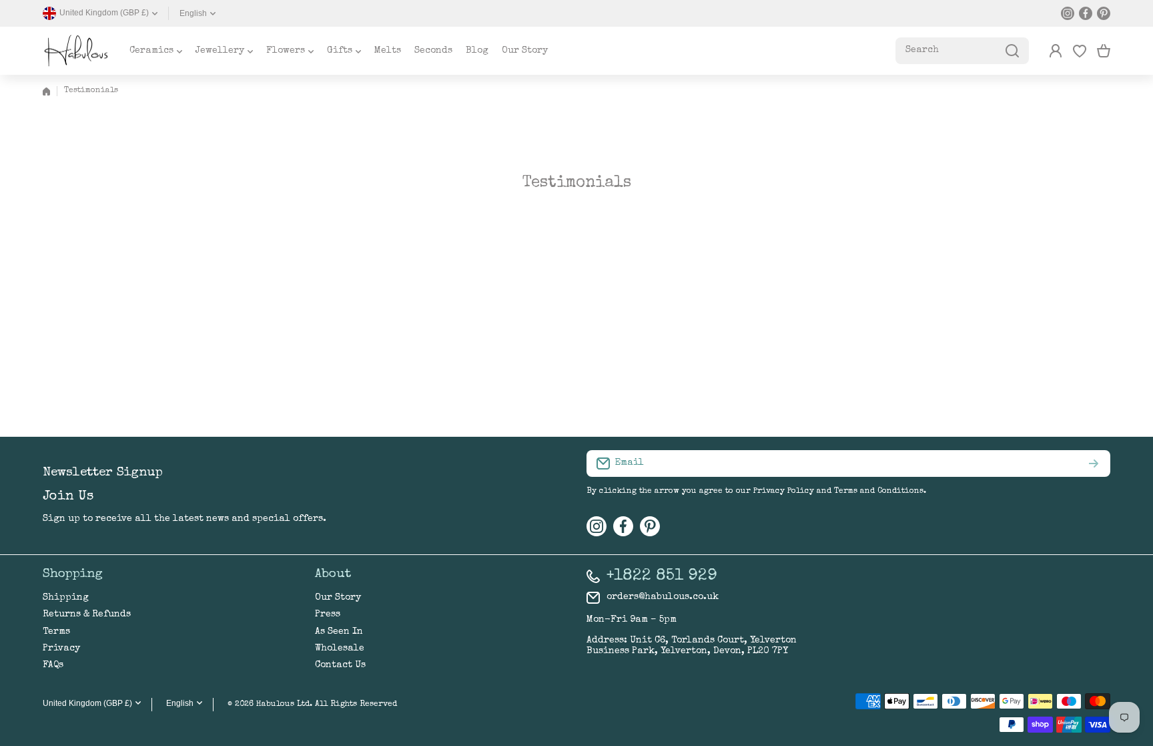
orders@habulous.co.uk (663, 597)
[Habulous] (76, 50)
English (193, 13)
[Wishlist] (1079, 50)
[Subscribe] (1093, 463)
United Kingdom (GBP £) (87, 703)
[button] (1103, 50)
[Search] (1012, 50)
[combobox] (962, 50)
